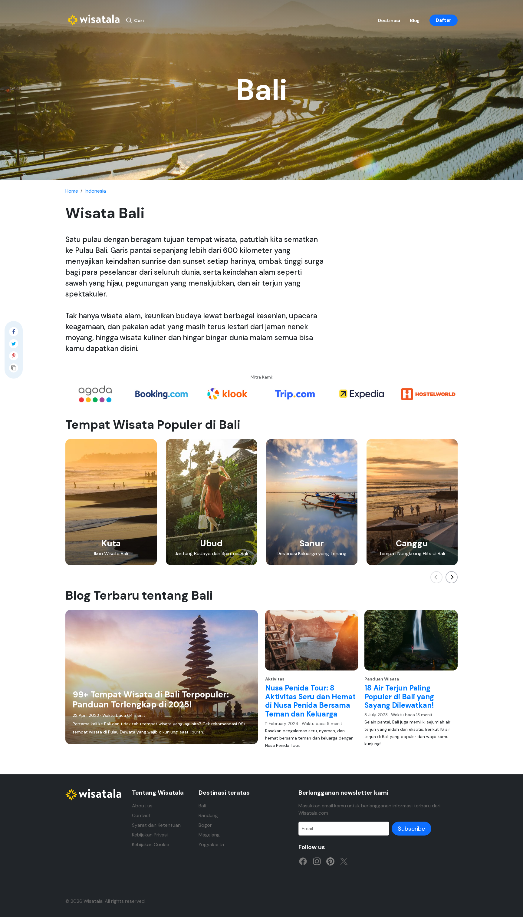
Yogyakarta (211, 844)
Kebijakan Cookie (150, 844)
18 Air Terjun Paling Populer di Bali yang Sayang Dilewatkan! (399, 696)
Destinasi (389, 20)
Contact (141, 815)
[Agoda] (95, 393)
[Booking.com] (161, 393)
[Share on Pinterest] (13, 357)
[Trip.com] (294, 393)
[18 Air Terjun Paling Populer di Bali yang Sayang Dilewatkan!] (411, 640)
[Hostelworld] (428, 393)
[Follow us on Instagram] (316, 861)
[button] (452, 577)
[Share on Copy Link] (13, 369)
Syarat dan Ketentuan (156, 825)
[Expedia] (361, 393)
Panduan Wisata (381, 679)
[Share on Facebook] (13, 333)
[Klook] (228, 393)
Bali (202, 806)
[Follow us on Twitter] (343, 861)
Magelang (209, 835)
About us (142, 806)
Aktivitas (275, 679)
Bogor (205, 825)
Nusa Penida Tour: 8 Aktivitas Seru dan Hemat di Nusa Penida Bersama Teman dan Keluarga (310, 701)
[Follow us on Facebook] (303, 861)
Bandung (208, 815)
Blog (415, 20)
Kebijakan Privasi (150, 835)
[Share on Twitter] (13, 345)
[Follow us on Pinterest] (330, 861)
